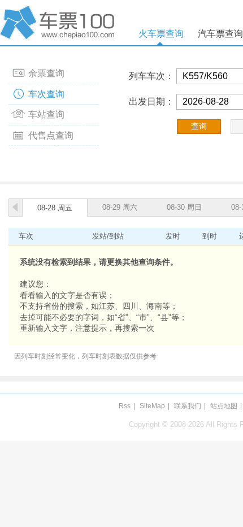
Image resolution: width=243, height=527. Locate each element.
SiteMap (152, 406)
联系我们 (187, 406)
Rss (125, 406)
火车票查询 (161, 33)
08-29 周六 (119, 207)
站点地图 (223, 406)
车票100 (59, 23)
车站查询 (46, 114)
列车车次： (151, 76)
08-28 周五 (54, 208)
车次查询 (46, 94)
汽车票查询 (220, 33)
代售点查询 (50, 135)
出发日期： (151, 101)
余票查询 (46, 73)
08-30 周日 (184, 207)
